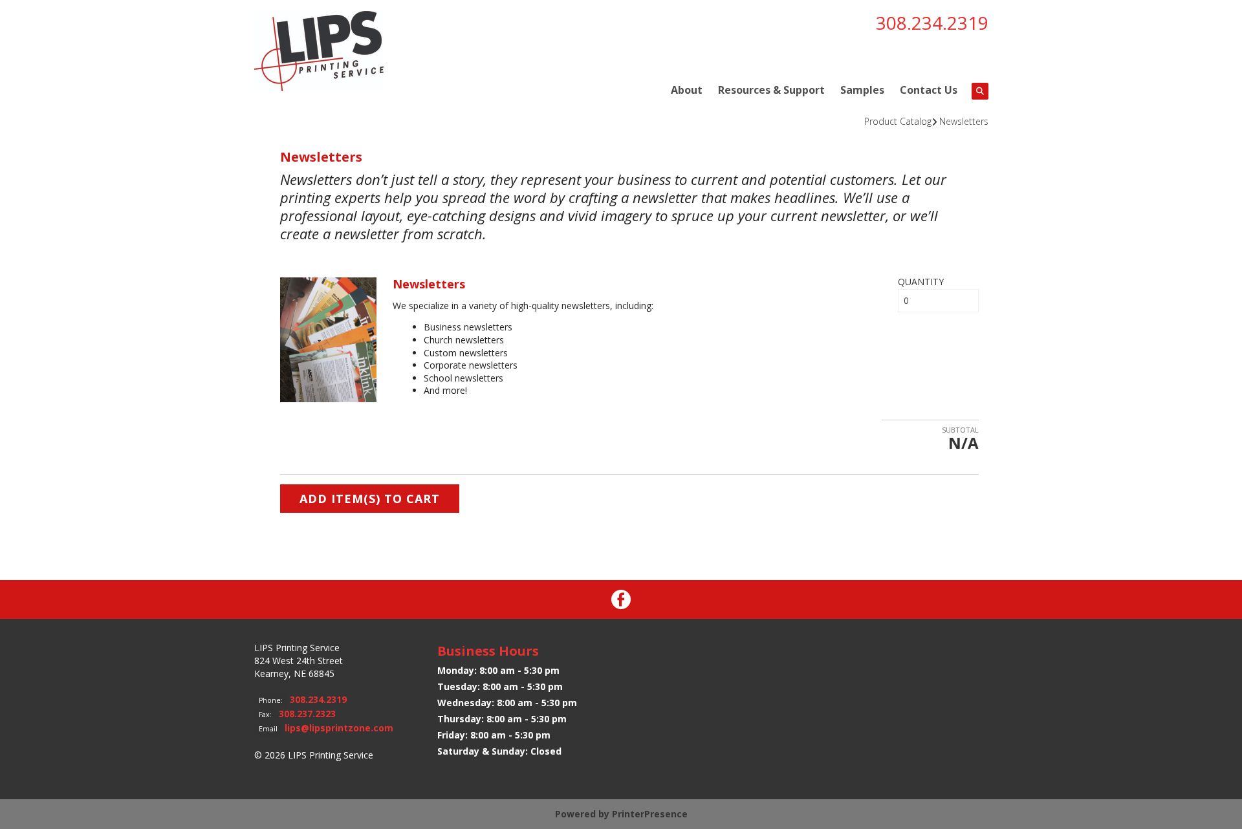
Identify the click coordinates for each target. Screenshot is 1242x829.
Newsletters (963, 121)
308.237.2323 (307, 713)
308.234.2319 (932, 22)
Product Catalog (898, 121)
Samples (862, 90)
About (687, 90)
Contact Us (928, 90)
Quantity (921, 281)
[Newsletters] (328, 338)
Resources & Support (771, 90)
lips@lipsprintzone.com (339, 728)
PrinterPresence (650, 814)
